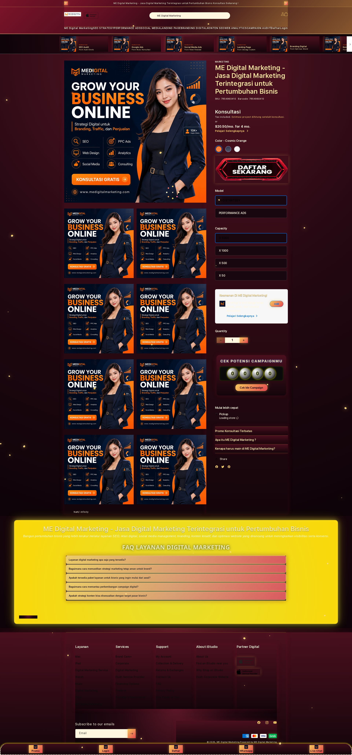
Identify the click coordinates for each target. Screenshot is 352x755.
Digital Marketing (86, 690)
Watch (79, 676)
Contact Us (163, 676)
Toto (78, 697)
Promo (36, 750)
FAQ (158, 683)
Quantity (221, 331)
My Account (164, 656)
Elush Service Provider (130, 676)
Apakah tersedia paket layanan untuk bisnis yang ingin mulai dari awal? (110, 577)
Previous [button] (66, 3)
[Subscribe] (132, 733)
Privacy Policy (165, 690)
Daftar (176, 750)
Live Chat (316, 750)
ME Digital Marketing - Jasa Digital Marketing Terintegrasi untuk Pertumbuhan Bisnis (175, 3)
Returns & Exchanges (170, 670)
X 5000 (224, 238)
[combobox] (189, 15)
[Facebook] (217, 467)
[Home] (72, 14)
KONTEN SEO (215, 28)
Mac (78, 656)
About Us (202, 656)
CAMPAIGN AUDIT (259, 28)
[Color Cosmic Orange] (218, 149)
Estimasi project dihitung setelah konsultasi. (258, 117)
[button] (78, 28)
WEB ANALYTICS (235, 28)
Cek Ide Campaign (251, 387)
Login (105, 750)
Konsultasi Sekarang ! (226, 3)
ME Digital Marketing (78, 28)
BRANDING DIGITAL (194, 28)
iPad (78, 663)
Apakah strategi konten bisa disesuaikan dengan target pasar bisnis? (108, 595)
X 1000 (223, 250)
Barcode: (243, 99)
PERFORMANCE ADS (127, 28)
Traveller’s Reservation (130, 697)
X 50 (222, 275)
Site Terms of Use (167, 697)
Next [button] (286, 3)
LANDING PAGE (170, 28)
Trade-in (120, 690)
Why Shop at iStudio (209, 670)
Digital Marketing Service (91, 670)
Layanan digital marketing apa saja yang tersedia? (97, 559)
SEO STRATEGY (103, 28)
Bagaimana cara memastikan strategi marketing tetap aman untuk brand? (110, 568)
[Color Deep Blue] (228, 149)
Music (79, 683)
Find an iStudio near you (212, 663)
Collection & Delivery (170, 663)
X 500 (223, 263)
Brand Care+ (123, 656)
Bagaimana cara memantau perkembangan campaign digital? (103, 586)
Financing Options (127, 683)
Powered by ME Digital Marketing (258, 742)
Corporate (122, 663)
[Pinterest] (229, 467)
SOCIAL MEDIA (150, 28)
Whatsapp (246, 750)
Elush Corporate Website (212, 676)
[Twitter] (223, 467)
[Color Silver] (237, 149)
